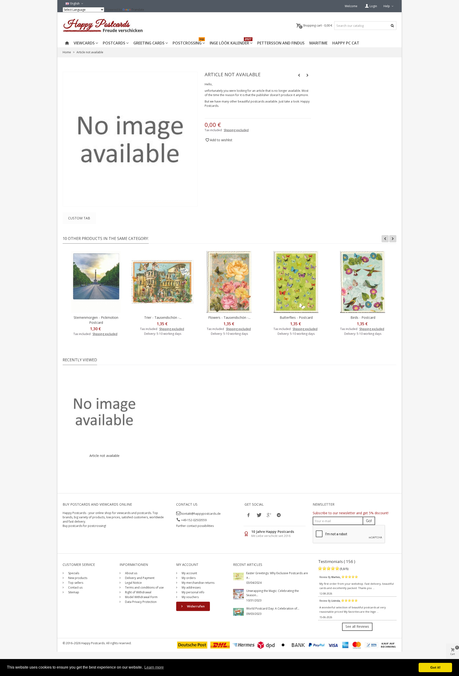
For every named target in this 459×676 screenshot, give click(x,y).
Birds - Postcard (362, 317)
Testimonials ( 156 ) (336, 561)
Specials (73, 573)
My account (189, 573)
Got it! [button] (435, 667)
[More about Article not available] (104, 411)
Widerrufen (195, 606)
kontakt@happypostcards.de (201, 514)
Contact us (74, 587)
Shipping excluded (236, 130)
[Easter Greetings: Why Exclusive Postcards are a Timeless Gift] (238, 576)
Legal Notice (133, 583)
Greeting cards (148, 43)
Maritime (318, 43)
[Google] (269, 515)
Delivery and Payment (139, 578)
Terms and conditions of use (144, 587)
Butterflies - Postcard (296, 317)
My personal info (192, 592)
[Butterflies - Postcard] (296, 282)
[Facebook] (249, 515)
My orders (188, 578)
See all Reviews (357, 626)
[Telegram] (279, 515)
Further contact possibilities (195, 526)
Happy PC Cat (345, 43)
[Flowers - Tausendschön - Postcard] (229, 282)
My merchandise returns (197, 583)
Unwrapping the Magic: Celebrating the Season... (272, 593)
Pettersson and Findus (281, 43)
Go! (369, 520)
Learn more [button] (154, 667)
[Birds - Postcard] (363, 282)
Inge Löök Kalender (230, 42)
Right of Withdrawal (137, 592)
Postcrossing (188, 42)
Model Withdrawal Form (141, 597)
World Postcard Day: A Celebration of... (272, 608)
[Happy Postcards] (103, 25)
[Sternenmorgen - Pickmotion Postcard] (96, 282)
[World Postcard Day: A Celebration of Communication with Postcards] (238, 612)
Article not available (104, 455)
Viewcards (84, 43)
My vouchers (190, 597)
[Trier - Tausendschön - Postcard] (163, 282)
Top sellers (75, 583)
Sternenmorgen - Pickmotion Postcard (96, 320)
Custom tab (79, 218)
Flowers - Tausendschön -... (229, 317)
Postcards (114, 43)
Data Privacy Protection (140, 602)
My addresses (191, 587)
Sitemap (73, 592)
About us (130, 573)
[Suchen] (392, 26)
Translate (137, 10)
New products (77, 578)
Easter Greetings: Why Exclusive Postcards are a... (277, 575)
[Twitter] (259, 515)
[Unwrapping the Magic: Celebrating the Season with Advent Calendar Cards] (238, 594)
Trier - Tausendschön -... (162, 317)
